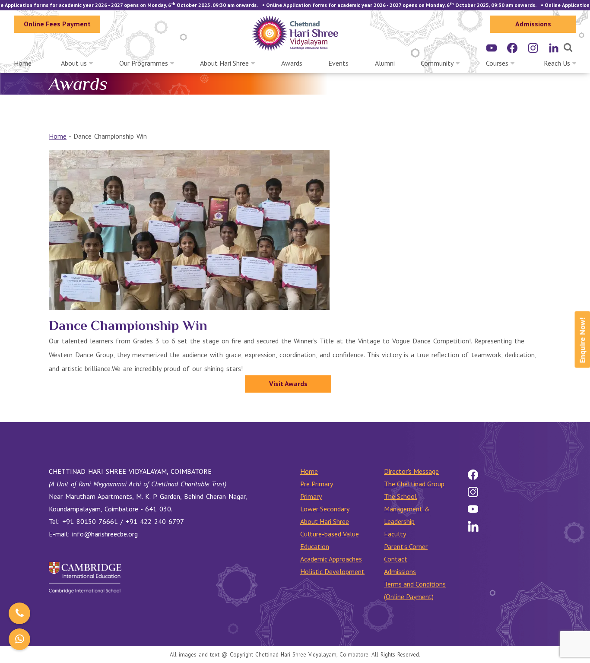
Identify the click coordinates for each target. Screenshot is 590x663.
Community (437, 63)
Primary (311, 496)
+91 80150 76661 (90, 521)
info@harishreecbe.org (105, 534)
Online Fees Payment (57, 23)
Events (338, 63)
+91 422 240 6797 (155, 521)
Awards (291, 63)
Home (23, 63)
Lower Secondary (324, 508)
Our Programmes (143, 63)
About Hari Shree (224, 63)
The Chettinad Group (414, 483)
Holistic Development (332, 571)
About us (74, 63)
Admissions (533, 23)
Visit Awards (288, 383)
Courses (497, 63)
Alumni (385, 63)
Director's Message (411, 471)
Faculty (395, 534)
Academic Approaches (331, 559)
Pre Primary (316, 483)
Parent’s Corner (406, 546)
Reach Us (557, 63)
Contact (395, 559)
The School (400, 496)
